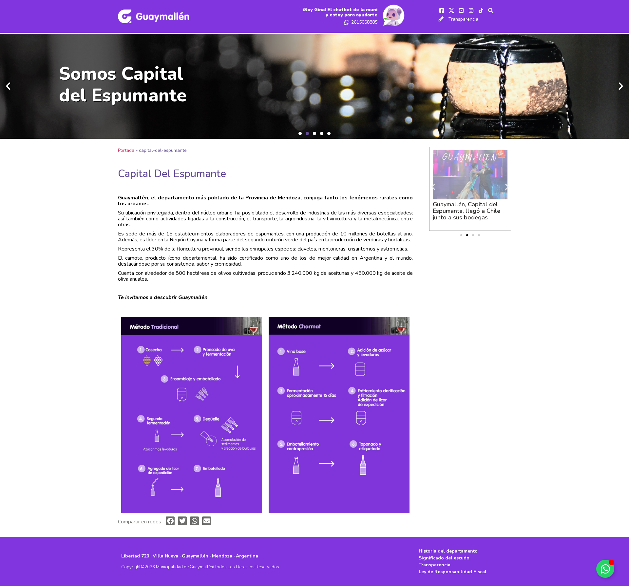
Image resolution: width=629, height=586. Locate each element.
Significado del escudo (444, 558)
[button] (300, 133)
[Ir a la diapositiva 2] (467, 235)
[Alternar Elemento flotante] (605, 569)
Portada (126, 150)
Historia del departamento (448, 551)
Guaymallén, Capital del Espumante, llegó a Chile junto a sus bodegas (466, 210)
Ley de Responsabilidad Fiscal (452, 572)
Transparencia (463, 19)
